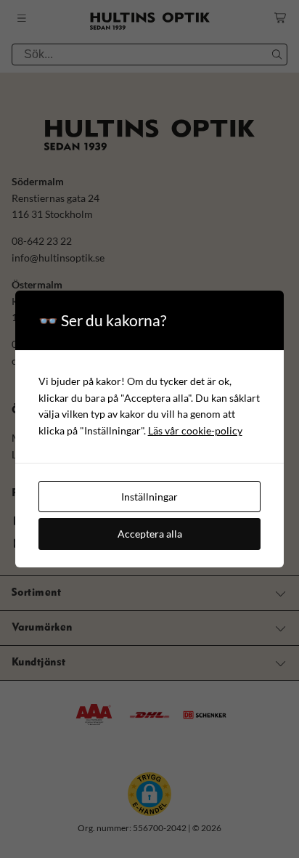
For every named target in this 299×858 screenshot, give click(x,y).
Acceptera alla (150, 533)
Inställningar (149, 496)
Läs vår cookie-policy (195, 430)
